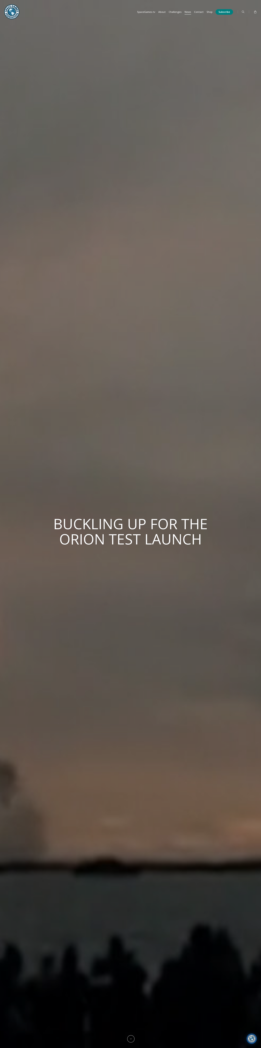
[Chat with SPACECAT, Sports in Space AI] (251, 1038)
